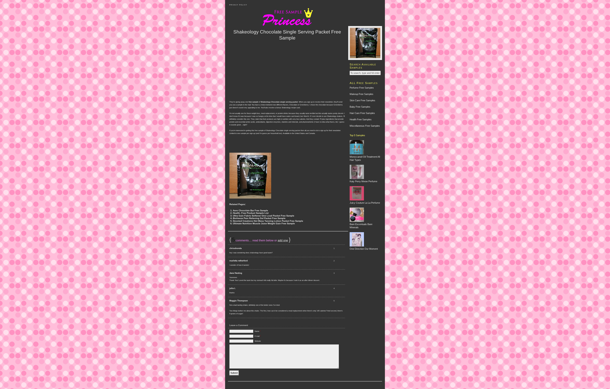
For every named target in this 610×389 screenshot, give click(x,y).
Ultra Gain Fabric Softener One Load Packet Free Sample (263, 216)
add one (283, 240)
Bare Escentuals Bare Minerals (361, 226)
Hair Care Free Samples (362, 113)
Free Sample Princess (305, 16)
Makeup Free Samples (361, 94)
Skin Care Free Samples (362, 100)
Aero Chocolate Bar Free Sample (250, 210)
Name (257, 331)
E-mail (258, 336)
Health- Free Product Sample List (251, 213)
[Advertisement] (287, 75)
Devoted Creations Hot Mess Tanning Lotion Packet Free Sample (268, 221)
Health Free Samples (361, 119)
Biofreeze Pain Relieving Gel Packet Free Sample (259, 218)
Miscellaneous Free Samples (365, 125)
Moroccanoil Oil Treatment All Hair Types (365, 158)
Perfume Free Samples (362, 87)
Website (258, 341)
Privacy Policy (238, 5)
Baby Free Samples (360, 106)
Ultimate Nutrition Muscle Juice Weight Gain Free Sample (264, 223)
